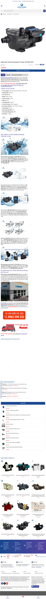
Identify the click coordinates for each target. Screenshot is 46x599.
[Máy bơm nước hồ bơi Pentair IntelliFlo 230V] (38, 506)
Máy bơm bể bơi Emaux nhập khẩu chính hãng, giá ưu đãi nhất (38, 535)
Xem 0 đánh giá (30, 64)
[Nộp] (44, 11)
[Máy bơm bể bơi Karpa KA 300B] (8, 467)
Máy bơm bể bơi (16, 14)
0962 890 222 (9, 396)
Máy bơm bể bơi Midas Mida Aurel (7, 534)
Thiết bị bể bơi (9, 14)
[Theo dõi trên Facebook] (2, 583)
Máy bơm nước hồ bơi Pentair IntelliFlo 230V (38, 515)
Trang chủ (4, 14)
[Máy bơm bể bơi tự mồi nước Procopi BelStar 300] (8, 506)
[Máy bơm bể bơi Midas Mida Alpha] (23, 487)
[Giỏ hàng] (44, 6)
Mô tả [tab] (3, 75)
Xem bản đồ (15, 385)
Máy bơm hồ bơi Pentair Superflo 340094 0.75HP (7, 495)
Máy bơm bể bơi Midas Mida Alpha (23, 494)
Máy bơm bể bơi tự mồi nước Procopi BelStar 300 (7, 515)
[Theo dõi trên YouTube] (7, 583)
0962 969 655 (29, 555)
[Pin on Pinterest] (43, 64)
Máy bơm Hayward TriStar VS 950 (8, 77)
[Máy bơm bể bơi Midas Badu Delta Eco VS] (38, 467)
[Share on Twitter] (42, 64)
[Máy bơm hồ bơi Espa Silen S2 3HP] (23, 467)
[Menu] (1, 6)
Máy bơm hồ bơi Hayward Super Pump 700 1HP (23, 515)
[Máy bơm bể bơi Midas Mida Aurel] (8, 526)
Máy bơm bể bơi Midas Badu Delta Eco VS (38, 476)
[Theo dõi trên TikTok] (4, 583)
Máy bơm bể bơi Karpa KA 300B (8, 475)
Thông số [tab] (8, 75)
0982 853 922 (15, 396)
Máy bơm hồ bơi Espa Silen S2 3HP (23, 475)
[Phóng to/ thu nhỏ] (4, 592)
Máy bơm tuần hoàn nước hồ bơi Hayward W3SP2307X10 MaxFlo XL (38, 495)
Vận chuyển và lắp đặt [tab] (17, 75)
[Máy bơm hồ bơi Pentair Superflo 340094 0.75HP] (8, 487)
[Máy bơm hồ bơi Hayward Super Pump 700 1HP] (23, 506)
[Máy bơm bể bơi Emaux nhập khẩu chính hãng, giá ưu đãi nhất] (38, 526)
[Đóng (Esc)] (1, 592)
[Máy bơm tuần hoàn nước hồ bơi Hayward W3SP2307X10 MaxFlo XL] (38, 487)
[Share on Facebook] (40, 64)
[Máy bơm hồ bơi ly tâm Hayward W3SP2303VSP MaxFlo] (23, 526)
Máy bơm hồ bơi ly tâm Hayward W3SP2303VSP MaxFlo (23, 535)
